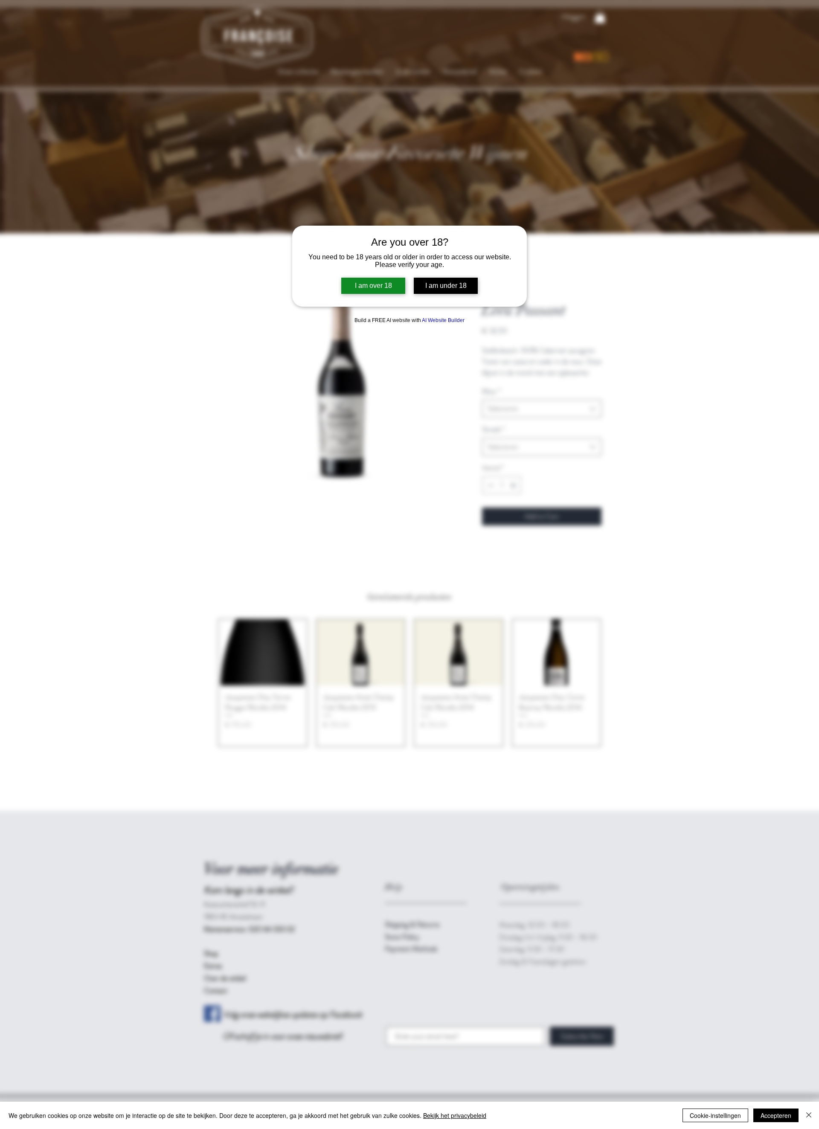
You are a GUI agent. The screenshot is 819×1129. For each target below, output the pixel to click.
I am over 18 (373, 285)
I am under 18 (446, 285)
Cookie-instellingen (715, 1115)
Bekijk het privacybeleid (454, 1115)
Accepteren (776, 1115)
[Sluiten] (809, 1115)
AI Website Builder (443, 320)
